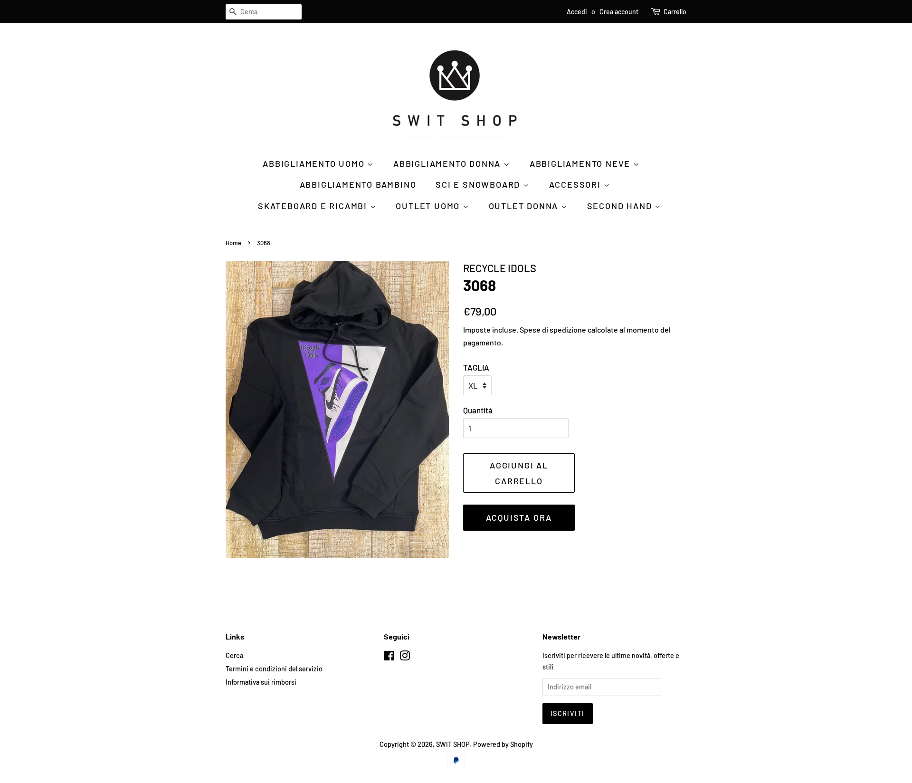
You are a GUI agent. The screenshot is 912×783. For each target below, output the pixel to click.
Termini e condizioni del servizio (274, 669)
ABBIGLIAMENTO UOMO (315, 163)
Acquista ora (519, 517)
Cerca (234, 655)
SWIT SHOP (453, 744)
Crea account (618, 12)
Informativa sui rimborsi (261, 682)
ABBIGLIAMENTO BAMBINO (358, 184)
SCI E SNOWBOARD (479, 184)
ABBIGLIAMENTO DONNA (448, 163)
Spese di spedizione (553, 329)
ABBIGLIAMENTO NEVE (581, 163)
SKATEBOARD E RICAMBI (314, 206)
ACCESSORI (576, 184)
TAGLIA (476, 367)
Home (233, 243)
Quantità (478, 410)
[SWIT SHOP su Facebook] (389, 657)
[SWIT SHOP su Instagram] (404, 657)
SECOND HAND (621, 206)
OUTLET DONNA (525, 206)
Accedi (577, 12)
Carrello (675, 12)
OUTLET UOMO (429, 206)
